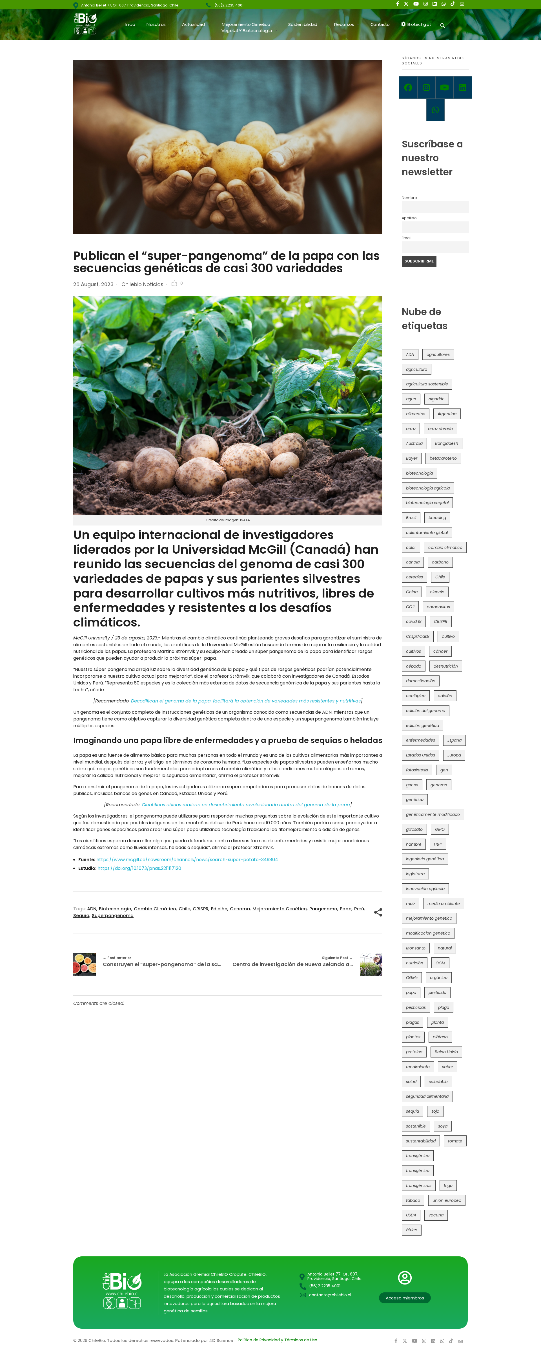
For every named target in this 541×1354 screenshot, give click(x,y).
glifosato (414, 829)
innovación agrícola (425, 889)
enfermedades (420, 740)
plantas (413, 1037)
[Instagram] (426, 87)
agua (411, 399)
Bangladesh (446, 443)
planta (437, 1022)
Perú (359, 909)
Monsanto (415, 948)
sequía (81, 915)
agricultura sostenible (427, 384)
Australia (414, 443)
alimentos (415, 414)
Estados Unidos (420, 755)
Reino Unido (446, 1052)
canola (413, 562)
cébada (413, 666)
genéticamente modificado (433, 814)
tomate (455, 1141)
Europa (454, 755)
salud (411, 1081)
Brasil (411, 517)
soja (435, 1111)
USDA (411, 1215)
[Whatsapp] (435, 110)
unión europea (447, 1200)
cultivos (413, 651)
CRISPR (201, 909)
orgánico (438, 977)
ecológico (415, 696)
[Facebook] (408, 87)
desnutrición (446, 666)
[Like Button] (174, 283)
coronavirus (438, 607)
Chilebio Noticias (142, 284)
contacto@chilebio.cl (330, 1295)
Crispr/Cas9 (417, 636)
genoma (240, 909)
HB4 (438, 844)
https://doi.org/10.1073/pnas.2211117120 (139, 868)
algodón (437, 399)
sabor (447, 1067)
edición (219, 909)
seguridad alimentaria (427, 1096)
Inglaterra (415, 874)
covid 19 (414, 621)
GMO (440, 829)
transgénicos (418, 1185)
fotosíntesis (417, 770)
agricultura (416, 369)
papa (346, 909)
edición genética (422, 725)
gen (444, 770)
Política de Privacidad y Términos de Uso (277, 1340)
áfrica (411, 1230)
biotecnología (115, 909)
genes (412, 785)
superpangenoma (113, 915)
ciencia (437, 592)
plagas (412, 1022)
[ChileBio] (89, 23)
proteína (414, 1052)
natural (445, 948)
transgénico (417, 1170)
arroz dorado (440, 429)
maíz (410, 903)
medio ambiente (443, 903)
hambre (414, 844)
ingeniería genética (425, 859)
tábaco (413, 1200)
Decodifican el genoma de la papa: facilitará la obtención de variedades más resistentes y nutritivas (246, 701)
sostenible (416, 1126)
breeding (437, 517)
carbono (440, 562)
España (454, 740)
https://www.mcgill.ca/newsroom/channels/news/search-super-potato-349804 (187, 859)
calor (411, 547)
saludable (438, 1081)
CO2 (410, 607)
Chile (184, 909)
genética (415, 799)
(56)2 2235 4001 (228, 5)
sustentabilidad (421, 1141)
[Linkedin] (463, 87)
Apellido (409, 217)
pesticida (437, 992)
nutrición (414, 963)
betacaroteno (443, 458)
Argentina (447, 414)
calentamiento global (427, 532)
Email (406, 237)
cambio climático (155, 909)
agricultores (438, 354)
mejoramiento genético (279, 909)
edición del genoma (425, 710)
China (412, 592)
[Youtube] (445, 87)
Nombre (409, 197)
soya (442, 1126)
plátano (440, 1037)
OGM (440, 963)
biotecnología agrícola (428, 488)
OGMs (412, 977)
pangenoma (323, 909)
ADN (91, 909)
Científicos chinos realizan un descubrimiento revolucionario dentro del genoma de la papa (246, 804)
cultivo (448, 636)
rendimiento (418, 1067)
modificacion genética (428, 933)
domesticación (420, 681)
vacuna (436, 1215)
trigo (448, 1185)
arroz (411, 429)
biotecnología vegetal (427, 503)
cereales (414, 577)
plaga (443, 1007)
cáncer (440, 651)
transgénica (417, 1155)
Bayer (411, 458)
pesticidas (416, 1007)
